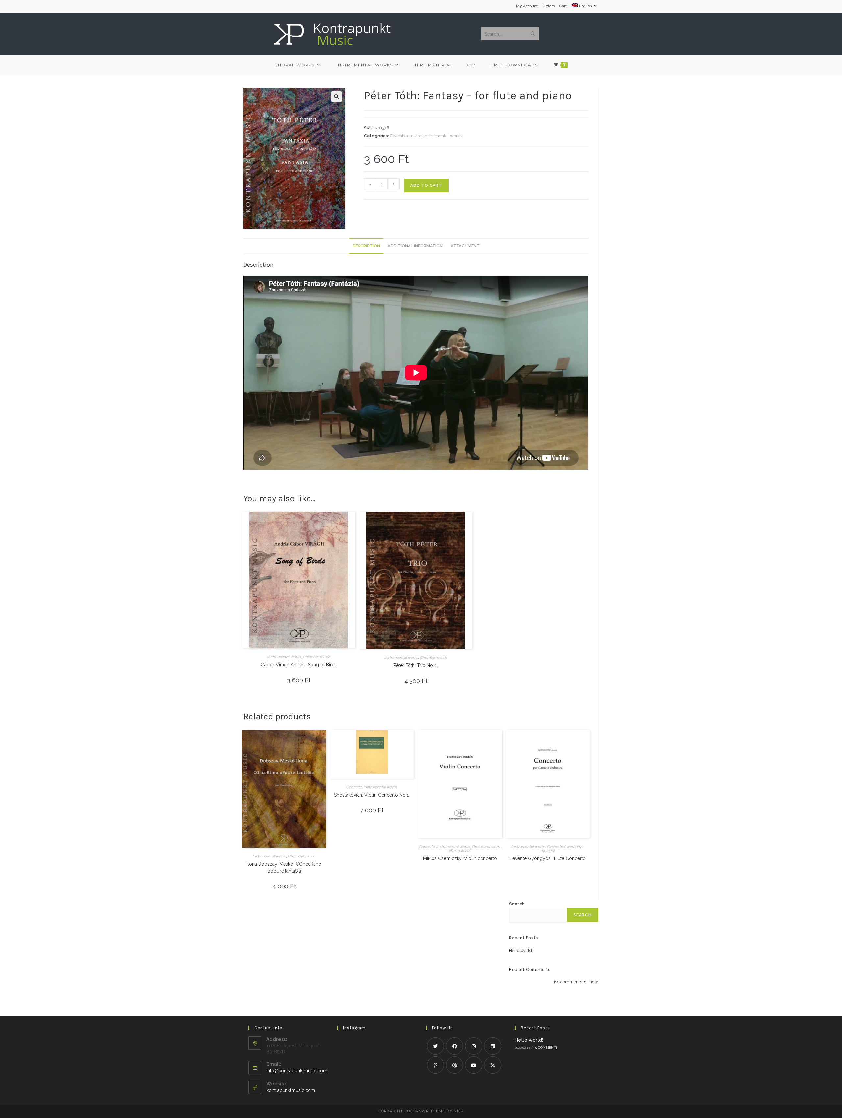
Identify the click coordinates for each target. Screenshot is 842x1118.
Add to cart (426, 185)
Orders (549, 6)
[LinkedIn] (492, 1046)
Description (366, 245)
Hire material (460, 850)
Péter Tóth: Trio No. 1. (415, 665)
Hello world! (521, 950)
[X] (435, 1046)
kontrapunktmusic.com (290, 1090)
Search (517, 903)
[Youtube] (473, 1065)
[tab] (366, 246)
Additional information (415, 245)
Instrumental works (443, 135)
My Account (527, 6)
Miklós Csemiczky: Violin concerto (460, 858)
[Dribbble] (454, 1065)
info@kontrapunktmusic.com (296, 1070)
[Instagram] (473, 1046)
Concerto (354, 787)
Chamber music (406, 135)
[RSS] (492, 1065)
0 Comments (546, 1047)
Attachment (465, 245)
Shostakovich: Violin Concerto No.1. (371, 795)
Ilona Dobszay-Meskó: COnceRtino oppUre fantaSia (284, 867)
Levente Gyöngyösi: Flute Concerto (548, 858)
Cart (563, 6)
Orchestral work (486, 846)
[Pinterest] (435, 1065)
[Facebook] (454, 1046)
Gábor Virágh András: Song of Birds (299, 664)
